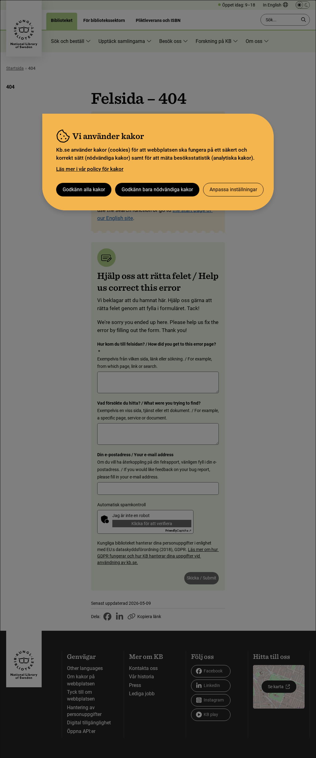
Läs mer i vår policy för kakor (89, 169)
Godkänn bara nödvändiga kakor (157, 189)
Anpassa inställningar (233, 189)
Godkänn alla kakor (84, 189)
